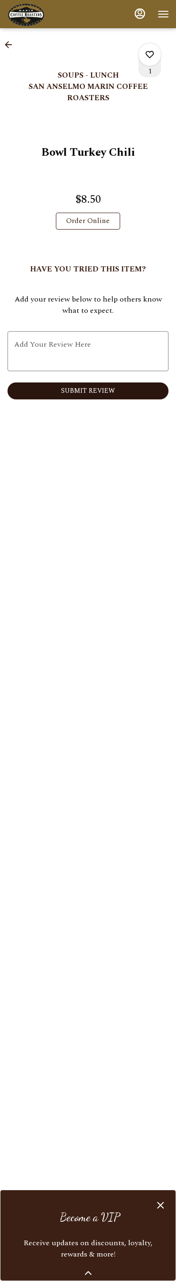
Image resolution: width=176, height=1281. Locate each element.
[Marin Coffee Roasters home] (49, 14)
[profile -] (139, 13)
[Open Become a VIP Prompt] (88, 1273)
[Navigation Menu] (163, 14)
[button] (11, 45)
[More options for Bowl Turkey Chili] (149, 54)
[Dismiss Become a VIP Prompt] (160, 1205)
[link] (88, 221)
